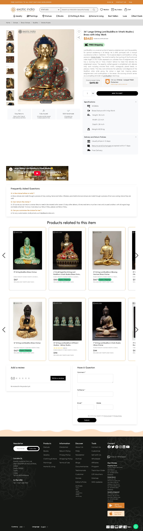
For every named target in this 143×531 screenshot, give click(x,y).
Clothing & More (50, 459)
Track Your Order (98, 470)
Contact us (121, 2)
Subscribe (32, 449)
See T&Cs (23, 117)
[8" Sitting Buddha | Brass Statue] (27, 269)
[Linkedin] (124, 447)
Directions (110, 474)
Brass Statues (25, 23)
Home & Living (49, 466)
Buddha (35, 23)
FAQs (77, 451)
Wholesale (96, 459)
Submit (86, 420)
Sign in (110, 2)
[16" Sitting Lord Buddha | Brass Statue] (27, 340)
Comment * (81, 372)
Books (45, 451)
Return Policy (62, 207)
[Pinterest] (116, 447)
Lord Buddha (107, 76)
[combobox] (76, 9)
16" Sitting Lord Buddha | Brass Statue (27, 343)
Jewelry (46, 455)
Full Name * (81, 390)
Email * (79, 403)
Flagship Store (112, 465)
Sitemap (95, 478)
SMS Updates (97, 482)
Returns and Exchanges (101, 146)
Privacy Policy (118, 416)
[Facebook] (109, 447)
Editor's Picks (80, 482)
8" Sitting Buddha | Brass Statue (25, 272)
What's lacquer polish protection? (119, 84)
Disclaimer (63, 447)
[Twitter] (112, 447)
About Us (79, 447)
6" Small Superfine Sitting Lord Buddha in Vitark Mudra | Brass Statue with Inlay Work (67, 274)
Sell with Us (96, 455)
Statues (15, 23)
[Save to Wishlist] (79, 32)
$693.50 (94, 82)
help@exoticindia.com (47, 213)
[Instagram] (120, 447)
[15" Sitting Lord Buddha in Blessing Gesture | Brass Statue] (106, 269)
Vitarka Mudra (45, 23)
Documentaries (81, 466)
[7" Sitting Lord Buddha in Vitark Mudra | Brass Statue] (106, 340)
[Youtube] (128, 447)
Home (8, 23)
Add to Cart (117, 93)
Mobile (98, 403)
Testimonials (80, 470)
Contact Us (96, 447)
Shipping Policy (65, 459)
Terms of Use (107, 416)
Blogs (77, 463)
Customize (96, 451)
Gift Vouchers (97, 474)
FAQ (130, 2)
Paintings (47, 463)
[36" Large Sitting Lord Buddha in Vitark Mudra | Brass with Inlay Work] (10, 36)
